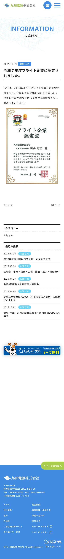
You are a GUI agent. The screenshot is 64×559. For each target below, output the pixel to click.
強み (6, 515)
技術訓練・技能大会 (41, 510)
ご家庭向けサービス (13, 526)
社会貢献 (36, 504)
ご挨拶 (7, 521)
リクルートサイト (40, 526)
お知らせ (8, 235)
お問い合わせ (38, 515)
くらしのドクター (40, 532)
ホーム (7, 504)
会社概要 (8, 510)
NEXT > (55, 205)
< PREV (8, 205)
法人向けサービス (12, 531)
